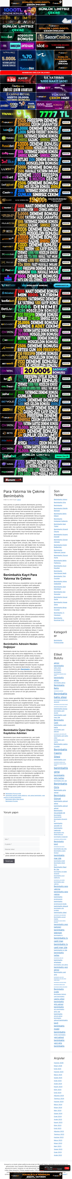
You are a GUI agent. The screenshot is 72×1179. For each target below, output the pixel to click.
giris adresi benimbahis (34, 795)
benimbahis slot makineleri (60, 915)
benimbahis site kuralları (59, 909)
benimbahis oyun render (59, 880)
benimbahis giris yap (60, 781)
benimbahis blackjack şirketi (60, 706)
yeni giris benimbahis (59, 1044)
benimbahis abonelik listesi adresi (60, 674)
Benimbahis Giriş (60, 502)
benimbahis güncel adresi (61, 807)
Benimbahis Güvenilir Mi (60, 820)
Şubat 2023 (58, 1149)
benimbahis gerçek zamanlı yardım (60, 764)
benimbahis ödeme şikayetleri (60, 986)
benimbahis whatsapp (58, 961)
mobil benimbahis (59, 1030)
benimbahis (57, 672)
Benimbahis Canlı (59, 721)
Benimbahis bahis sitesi (60, 695)
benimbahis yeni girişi (59, 977)
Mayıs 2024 (58, 1104)
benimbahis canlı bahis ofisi (60, 734)
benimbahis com (60, 759)
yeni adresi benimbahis (59, 1038)
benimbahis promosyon (58, 898)
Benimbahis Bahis (59, 686)
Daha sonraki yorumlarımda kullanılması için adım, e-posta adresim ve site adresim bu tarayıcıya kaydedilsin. (25, 854)
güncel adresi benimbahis (58, 1017)
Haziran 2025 (58, 1072)
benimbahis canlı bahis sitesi (61, 737)
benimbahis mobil (59, 861)
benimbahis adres (59, 678)
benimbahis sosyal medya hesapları (60, 921)
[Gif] (36, 200)
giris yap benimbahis (58, 1013)
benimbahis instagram (61, 837)
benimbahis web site (58, 957)
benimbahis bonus (60, 709)
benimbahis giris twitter (59, 776)
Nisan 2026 (58, 1066)
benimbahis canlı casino (59, 741)
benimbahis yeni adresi (61, 968)
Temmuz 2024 (59, 1098)
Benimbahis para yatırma (61, 887)
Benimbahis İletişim (60, 994)
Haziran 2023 (58, 1137)
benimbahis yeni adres (61, 964)
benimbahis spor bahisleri (61, 925)
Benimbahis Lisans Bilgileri (60, 852)
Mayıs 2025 (58, 1075)
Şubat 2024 (58, 1113)
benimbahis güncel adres (61, 802)
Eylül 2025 (57, 1069)
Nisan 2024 (58, 1107)
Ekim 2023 (57, 1125)
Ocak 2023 (58, 1152)
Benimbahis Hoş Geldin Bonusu (59, 833)
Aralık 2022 (58, 1155)
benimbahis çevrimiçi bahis (60, 982)
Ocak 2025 (58, 1081)
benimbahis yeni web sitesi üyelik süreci (60, 979)
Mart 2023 (57, 1146)
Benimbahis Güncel (59, 797)
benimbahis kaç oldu (60, 849)
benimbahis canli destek (59, 712)
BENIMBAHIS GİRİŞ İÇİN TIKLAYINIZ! (36, 73)
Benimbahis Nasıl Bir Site (60, 868)
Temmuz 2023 (59, 1134)
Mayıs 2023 (58, 1140)
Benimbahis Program (12, 801)
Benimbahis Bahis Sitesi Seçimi (15, 799)
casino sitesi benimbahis (59, 1000)
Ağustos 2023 (59, 1131)
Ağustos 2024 (59, 1095)
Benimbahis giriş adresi (60, 791)
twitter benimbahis (60, 1035)
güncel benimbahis (61, 1020)
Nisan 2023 (58, 1143)
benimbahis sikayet (61, 906)
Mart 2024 (57, 1110)
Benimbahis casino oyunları (61, 745)
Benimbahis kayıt (59, 842)
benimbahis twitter (59, 953)
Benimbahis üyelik (59, 990)
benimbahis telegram (59, 931)
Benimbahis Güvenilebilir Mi (59, 812)
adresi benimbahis (59, 664)
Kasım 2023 (58, 1122)
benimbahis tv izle (60, 950)
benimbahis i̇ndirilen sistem (60, 839)
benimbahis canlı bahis (60, 726)
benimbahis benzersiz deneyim (61, 701)
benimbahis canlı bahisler (59, 730)
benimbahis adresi (59, 682)
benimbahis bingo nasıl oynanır (61, 704)
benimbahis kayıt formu (59, 846)
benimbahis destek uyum (59, 762)
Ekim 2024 (57, 1090)
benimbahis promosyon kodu (60, 903)
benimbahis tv (58, 935)
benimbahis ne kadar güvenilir (60, 872)
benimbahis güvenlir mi (58, 824)
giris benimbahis (59, 1009)
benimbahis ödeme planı (59, 984)
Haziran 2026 (58, 1063)
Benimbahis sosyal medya (60, 918)
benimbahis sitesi (60, 912)
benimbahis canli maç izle (60, 716)
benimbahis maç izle (59, 856)
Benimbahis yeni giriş (60, 973)
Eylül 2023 (57, 1128)
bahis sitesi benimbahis (57, 669)
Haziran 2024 (58, 1101)
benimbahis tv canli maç (61, 939)
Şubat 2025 (58, 1078)
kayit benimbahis (59, 1024)
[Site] (36, 122)
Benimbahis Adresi (60, 499)
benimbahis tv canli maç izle (61, 946)
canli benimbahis (59, 996)
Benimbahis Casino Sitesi (60, 753)
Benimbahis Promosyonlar (13, 793)
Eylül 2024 (57, 1093)
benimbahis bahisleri (58, 690)
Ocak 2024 (58, 1116)
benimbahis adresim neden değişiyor (16, 795)
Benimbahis (58, 505)
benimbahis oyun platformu (59, 876)
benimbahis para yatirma (59, 883)
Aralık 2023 (58, 1119)
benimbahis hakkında (58, 829)
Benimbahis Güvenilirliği (57, 816)
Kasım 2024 (58, 1087)
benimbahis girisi (61, 769)
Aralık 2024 (58, 1084)
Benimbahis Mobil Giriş (59, 864)
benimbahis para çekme (61, 893)
